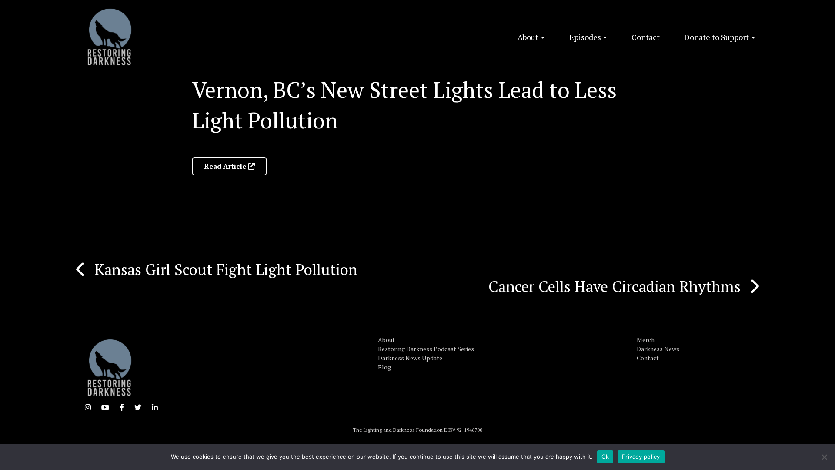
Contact (645, 37)
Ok (605, 456)
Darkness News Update (410, 358)
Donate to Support (716, 37)
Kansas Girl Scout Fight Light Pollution (225, 269)
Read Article (226, 166)
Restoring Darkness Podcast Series (426, 349)
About (528, 37)
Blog (384, 367)
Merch (646, 340)
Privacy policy (641, 456)
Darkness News (658, 349)
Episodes (585, 37)
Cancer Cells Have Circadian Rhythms (614, 286)
